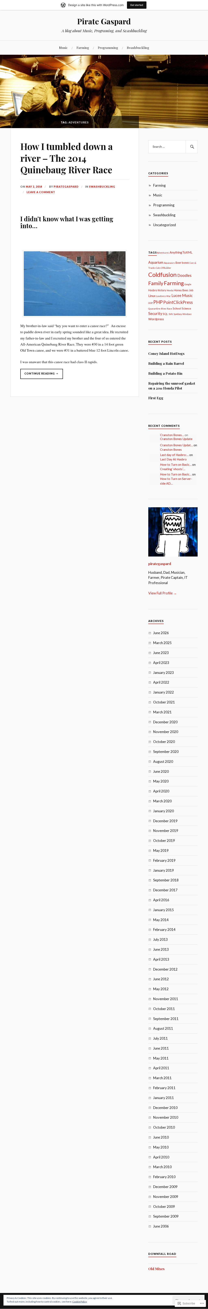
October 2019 (164, 840)
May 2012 (161, 989)
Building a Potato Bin (165, 373)
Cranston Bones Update (176, 439)
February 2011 (164, 1088)
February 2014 (164, 929)
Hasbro (152, 290)
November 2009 (165, 1196)
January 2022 (163, 692)
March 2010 (162, 1167)
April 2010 (161, 1157)
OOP (150, 303)
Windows (187, 314)
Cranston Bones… (172, 435)
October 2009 (164, 1206)
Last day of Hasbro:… (174, 455)
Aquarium (155, 262)
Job (191, 290)
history (162, 290)
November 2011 (165, 999)
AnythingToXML (181, 252)
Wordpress (156, 319)
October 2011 (164, 1009)
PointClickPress (178, 302)
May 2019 (161, 850)
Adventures (163, 252)
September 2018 (166, 880)
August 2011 (163, 1028)
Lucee (176, 295)
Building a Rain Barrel (166, 363)
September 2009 (166, 1216)
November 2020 (165, 732)
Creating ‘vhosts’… (172, 469)
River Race (166, 308)
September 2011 (166, 1019)
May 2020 (161, 781)
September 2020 (166, 751)
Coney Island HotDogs (166, 353)
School (177, 308)
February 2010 (164, 1177)
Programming (108, 47)
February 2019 (164, 860)
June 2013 (161, 949)
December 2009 (165, 1187)
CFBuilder (166, 268)
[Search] (191, 146)
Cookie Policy (79, 1301)
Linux (152, 296)
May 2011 (161, 1058)
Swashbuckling (138, 47)
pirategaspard (66, 186)
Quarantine (154, 308)
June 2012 (161, 979)
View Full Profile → (162, 593)
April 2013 (161, 959)
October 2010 (164, 1127)
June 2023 (161, 653)
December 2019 (165, 821)
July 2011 (160, 1038)
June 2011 (161, 1048)
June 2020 (161, 771)
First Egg (155, 398)
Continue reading (37, 375)
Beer (178, 262)
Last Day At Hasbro (173, 459)
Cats (158, 268)
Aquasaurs (169, 262)
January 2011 (163, 1098)
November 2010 (165, 1117)
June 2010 (161, 1137)
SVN (171, 314)
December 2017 (165, 890)
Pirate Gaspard (104, 21)
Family (155, 283)
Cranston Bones (171, 449)
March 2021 (162, 712)
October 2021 (164, 702)
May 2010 (161, 1147)
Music (63, 47)
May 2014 (161, 920)
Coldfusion (162, 274)
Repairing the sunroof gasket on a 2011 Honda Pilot (171, 385)
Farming (83, 47)
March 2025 (162, 643)
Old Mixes (156, 1268)
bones (185, 262)
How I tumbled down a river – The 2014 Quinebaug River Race (66, 158)
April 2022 (161, 682)
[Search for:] (172, 146)
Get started (136, 4)
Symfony (177, 314)
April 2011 (161, 1068)
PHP (158, 302)
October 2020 (164, 742)
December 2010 (165, 1108)
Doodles (184, 275)
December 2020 (165, 722)
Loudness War (163, 296)
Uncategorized (164, 225)
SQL (165, 314)
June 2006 (161, 1226)
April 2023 (161, 662)
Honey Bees (181, 290)
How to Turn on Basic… (176, 464)
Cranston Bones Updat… (176, 445)
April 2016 (161, 900)
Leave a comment (41, 192)
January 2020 (163, 811)
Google (187, 284)
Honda (170, 290)
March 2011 (162, 1078)
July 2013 (160, 939)
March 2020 (162, 801)
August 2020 (163, 761)
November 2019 (165, 830)
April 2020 (161, 791)
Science (186, 308)
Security (155, 313)
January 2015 (163, 910)
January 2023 (163, 672)
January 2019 (163, 870)
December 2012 (165, 969)
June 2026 (161, 633)
